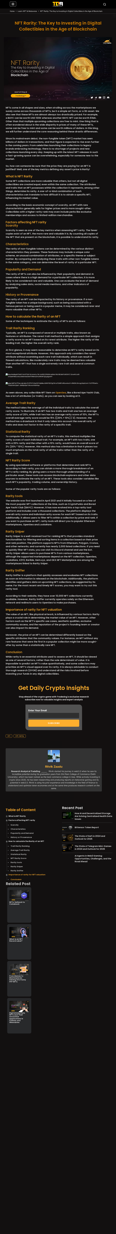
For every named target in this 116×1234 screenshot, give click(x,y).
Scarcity (15, 825)
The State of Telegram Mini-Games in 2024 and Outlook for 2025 (93, 847)
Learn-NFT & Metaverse (27, 11)
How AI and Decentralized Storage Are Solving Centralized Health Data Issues (93, 816)
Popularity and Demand (22, 833)
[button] (13, 4)
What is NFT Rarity (17, 816)
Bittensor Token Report (87, 827)
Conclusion (16, 879)
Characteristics (18, 829)
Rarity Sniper (15, 531)
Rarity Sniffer (15, 570)
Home (12, 11)
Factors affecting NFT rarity (21, 820)
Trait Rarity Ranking (20, 846)
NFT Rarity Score (18, 858)
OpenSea (60, 392)
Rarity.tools (14, 496)
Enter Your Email (37, 710)
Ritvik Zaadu (53, 766)
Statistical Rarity (19, 854)
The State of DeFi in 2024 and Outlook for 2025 (90, 837)
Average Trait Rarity (20, 850)
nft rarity (19, 736)
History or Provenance (21, 837)
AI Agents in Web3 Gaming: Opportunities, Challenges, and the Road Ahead (93, 858)
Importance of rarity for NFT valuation (26, 874)
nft (8, 736)
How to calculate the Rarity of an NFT (26, 841)
